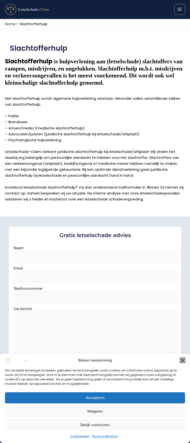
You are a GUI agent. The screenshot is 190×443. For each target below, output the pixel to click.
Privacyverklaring (105, 436)
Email (18, 268)
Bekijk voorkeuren (95, 425)
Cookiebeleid (80, 436)
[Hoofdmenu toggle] (179, 9)
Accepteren (95, 397)
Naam (19, 247)
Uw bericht (23, 308)
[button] (182, 360)
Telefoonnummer (28, 288)
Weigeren (95, 411)
